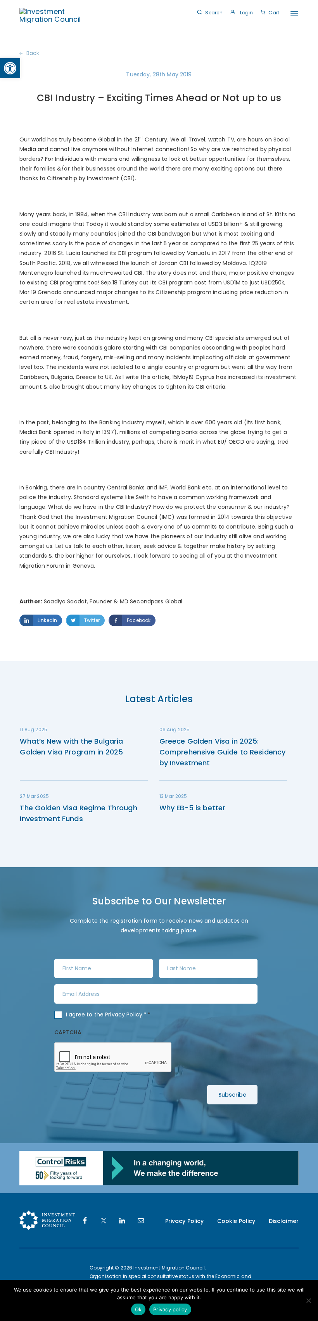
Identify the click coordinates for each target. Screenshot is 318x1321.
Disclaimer (284, 1221)
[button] (10, 68)
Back (33, 53)
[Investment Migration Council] (51, 15)
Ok (138, 1309)
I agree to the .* (108, 1014)
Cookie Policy (236, 1221)
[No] (308, 1300)
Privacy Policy (123, 1014)
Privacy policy (170, 1309)
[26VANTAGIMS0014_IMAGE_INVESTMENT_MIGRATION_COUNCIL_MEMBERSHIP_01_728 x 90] (159, 1167)
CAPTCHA (67, 1032)
